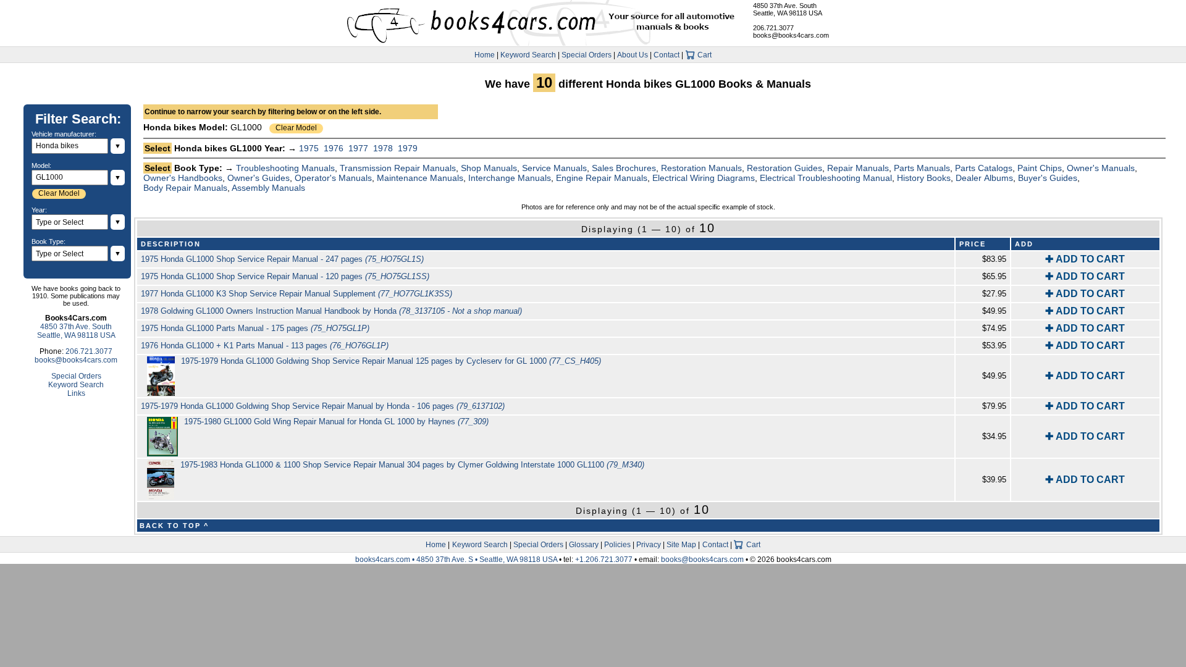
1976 (333, 148)
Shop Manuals (489, 168)
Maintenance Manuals (420, 178)
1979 (408, 148)
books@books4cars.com (791, 35)
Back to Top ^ (174, 525)
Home (484, 55)
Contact (666, 55)
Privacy (648, 544)
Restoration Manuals (701, 168)
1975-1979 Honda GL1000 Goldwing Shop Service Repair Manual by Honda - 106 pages (323, 406)
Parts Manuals (922, 168)
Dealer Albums (984, 178)
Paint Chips (1039, 168)
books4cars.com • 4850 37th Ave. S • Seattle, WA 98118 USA (457, 559)
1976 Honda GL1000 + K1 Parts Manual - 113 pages (265, 345)
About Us (632, 55)
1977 (358, 148)
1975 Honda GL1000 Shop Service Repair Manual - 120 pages (285, 276)
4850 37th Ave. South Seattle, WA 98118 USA (787, 9)
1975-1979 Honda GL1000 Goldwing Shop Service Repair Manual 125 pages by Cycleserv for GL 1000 (391, 361)
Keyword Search (528, 55)
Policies (617, 544)
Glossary (584, 544)
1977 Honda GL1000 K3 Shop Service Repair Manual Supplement (296, 293)
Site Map (681, 544)
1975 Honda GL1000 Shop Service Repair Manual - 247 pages (282, 259)
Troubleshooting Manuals (285, 168)
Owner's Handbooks (182, 178)
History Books (924, 178)
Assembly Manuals (268, 188)
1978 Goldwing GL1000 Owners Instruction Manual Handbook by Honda (331, 311)
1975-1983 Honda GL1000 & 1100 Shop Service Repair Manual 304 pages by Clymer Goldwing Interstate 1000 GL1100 (412, 464)
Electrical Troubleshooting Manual (826, 178)
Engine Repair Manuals (601, 178)
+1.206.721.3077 (604, 559)
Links (76, 393)
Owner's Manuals (1101, 168)
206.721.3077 (773, 27)
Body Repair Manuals (185, 188)
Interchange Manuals (509, 178)
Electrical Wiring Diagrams (703, 178)
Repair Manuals (858, 168)
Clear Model (296, 128)
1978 (383, 148)
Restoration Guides (784, 168)
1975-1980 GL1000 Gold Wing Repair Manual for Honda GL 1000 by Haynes (336, 421)
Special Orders (586, 55)
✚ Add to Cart (1085, 259)
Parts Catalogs (983, 168)
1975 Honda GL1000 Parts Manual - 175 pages (255, 328)
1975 (309, 148)
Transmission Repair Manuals (398, 168)
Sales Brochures (624, 168)
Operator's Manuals (333, 178)
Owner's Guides (258, 178)
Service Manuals (554, 168)
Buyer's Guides (1047, 178)
